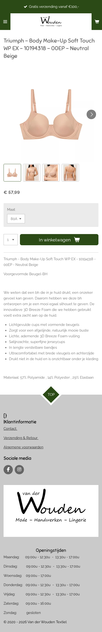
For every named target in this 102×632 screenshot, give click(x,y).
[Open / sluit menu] (5, 21)
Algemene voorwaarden (23, 447)
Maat (11, 209)
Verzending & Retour (21, 438)
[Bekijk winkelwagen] (97, 21)
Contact (10, 428)
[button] (12, 172)
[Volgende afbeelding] (91, 114)
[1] (11, 239)
